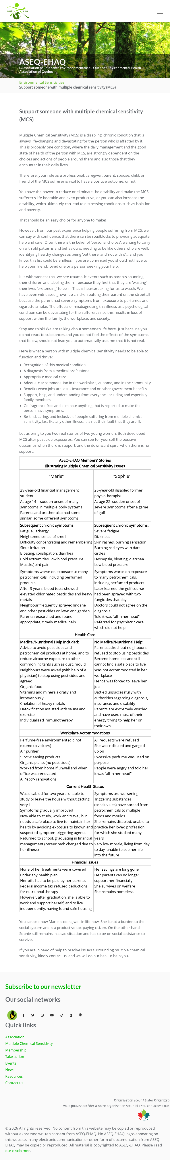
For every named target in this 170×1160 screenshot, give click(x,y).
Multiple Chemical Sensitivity (29, 1043)
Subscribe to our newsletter (43, 986)
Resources (14, 1076)
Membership (16, 1050)
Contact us (14, 1082)
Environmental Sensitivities (41, 82)
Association (15, 1037)
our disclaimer (17, 1150)
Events (10, 1063)
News (9, 1069)
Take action (14, 1056)
